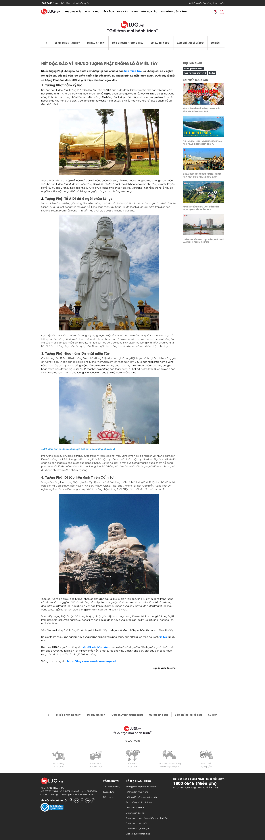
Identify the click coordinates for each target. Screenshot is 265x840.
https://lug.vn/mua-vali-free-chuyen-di (92, 661)
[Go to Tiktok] (92, 800)
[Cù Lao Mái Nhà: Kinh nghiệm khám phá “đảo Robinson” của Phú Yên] (203, 127)
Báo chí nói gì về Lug (190, 42)
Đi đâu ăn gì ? (95, 42)
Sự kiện (215, 42)
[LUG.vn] (50, 11)
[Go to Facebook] (71, 800)
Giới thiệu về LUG (111, 786)
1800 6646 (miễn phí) (169, 766)
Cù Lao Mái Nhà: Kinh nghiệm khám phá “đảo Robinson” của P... (203, 142)
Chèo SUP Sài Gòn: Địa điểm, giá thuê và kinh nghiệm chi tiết (203, 240)
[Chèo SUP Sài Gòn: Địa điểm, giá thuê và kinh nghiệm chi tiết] (203, 225)
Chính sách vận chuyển (138, 828)
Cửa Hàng (108, 797)
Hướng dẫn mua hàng (137, 791)
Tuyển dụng (109, 791)
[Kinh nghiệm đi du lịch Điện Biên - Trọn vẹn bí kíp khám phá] (203, 192)
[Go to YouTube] (76, 800)
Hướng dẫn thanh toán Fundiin (141, 786)
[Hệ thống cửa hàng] (215, 12)
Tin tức (163, 636)
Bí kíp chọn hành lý (67, 42)
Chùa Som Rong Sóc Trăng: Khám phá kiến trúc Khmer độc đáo (202, 175)
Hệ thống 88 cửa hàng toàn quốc (206, 3)
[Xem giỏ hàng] (222, 11)
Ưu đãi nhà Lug (160, 42)
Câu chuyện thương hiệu (127, 42)
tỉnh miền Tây (132, 71)
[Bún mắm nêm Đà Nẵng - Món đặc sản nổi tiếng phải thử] (203, 94)
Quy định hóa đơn (135, 807)
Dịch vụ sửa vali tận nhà (138, 833)
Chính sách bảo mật (136, 823)
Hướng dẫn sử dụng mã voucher (142, 797)
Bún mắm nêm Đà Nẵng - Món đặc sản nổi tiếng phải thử (202, 110)
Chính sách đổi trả (135, 812)
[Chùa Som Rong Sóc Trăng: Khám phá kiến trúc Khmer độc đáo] (203, 159)
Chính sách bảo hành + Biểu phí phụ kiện (146, 818)
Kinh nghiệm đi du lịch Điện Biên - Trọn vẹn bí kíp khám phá (201, 208)
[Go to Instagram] (82, 800)
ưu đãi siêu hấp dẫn (95, 647)
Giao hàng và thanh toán (139, 802)
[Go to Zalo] (87, 800)
